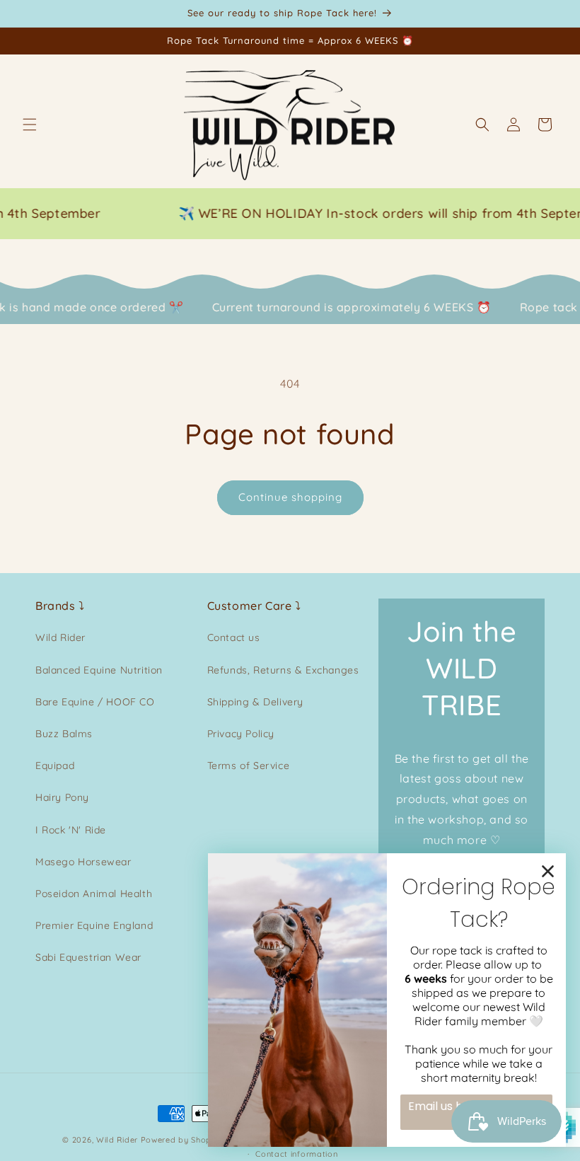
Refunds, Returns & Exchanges (283, 670)
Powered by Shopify (181, 1140)
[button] (29, 124)
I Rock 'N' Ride (70, 830)
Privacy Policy (240, 733)
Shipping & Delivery (255, 701)
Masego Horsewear (83, 861)
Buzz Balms (64, 733)
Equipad (54, 765)
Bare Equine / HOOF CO (95, 701)
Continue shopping (290, 497)
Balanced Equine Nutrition (99, 670)
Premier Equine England (94, 925)
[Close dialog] (547, 871)
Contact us (233, 637)
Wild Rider (60, 637)
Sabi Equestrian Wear (88, 957)
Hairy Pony (62, 797)
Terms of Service (248, 765)
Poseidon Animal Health (93, 893)
